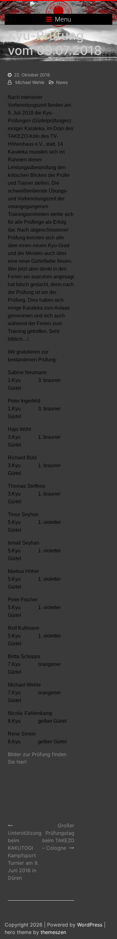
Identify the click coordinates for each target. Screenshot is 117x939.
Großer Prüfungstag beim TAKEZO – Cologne (58, 836)
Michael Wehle (29, 82)
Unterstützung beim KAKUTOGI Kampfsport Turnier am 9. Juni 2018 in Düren (24, 855)
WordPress (89, 925)
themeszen (53, 932)
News (62, 82)
